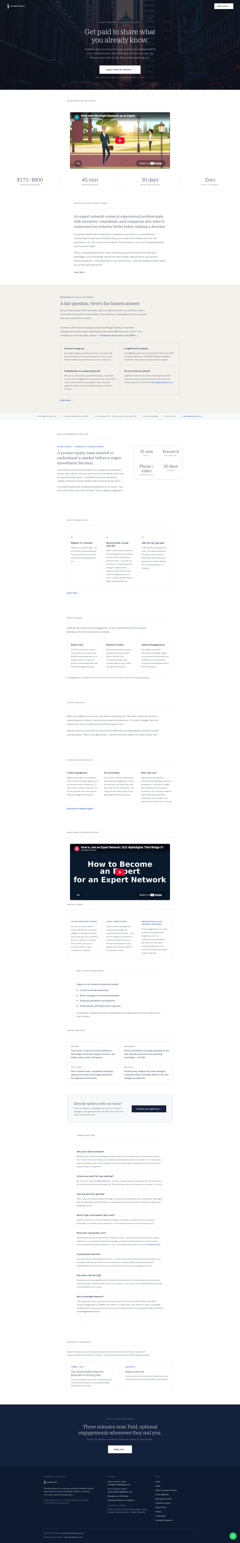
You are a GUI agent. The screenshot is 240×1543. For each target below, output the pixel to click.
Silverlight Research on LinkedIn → (122, 1500)
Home (157, 1481)
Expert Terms (154, 1244)
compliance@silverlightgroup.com (72, 1533)
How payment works (163, 1499)
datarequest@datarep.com (73, 1537)
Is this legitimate (162, 1494)
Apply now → (120, 1449)
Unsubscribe (160, 1516)
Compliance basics (163, 1503)
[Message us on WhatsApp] (233, 1536)
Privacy (158, 1511)
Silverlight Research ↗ (164, 1520)
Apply (157, 1486)
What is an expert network (166, 1490)
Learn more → (80, 272)
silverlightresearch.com (162, 382)
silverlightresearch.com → (193, 416)
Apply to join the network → (120, 69)
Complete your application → (149, 1109)
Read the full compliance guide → (81, 808)
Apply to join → (223, 6)
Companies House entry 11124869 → (119, 335)
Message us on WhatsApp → (119, 1496)
